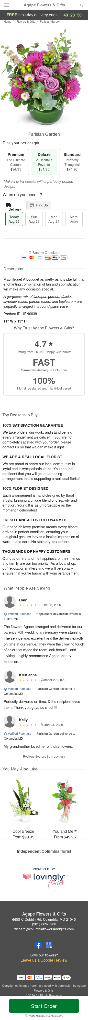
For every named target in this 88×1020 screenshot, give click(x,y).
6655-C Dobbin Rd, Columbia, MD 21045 (44, 919)
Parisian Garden (47, 688)
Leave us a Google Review (44, 960)
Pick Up (42, 205)
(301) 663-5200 (44, 923)
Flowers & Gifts (25, 21)
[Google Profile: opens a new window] (49, 945)
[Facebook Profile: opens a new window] (38, 945)
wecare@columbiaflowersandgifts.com (44, 928)
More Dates (73, 218)
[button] (77, 1009)
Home (7, 21)
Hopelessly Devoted (50, 614)
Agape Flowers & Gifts (44, 5)
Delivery (15, 208)
